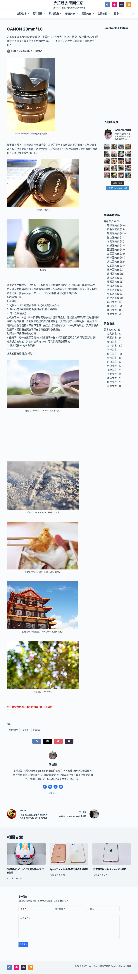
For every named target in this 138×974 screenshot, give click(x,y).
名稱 (23, 908)
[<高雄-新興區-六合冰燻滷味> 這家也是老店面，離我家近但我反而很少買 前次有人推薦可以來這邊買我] (128, 175)
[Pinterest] (58, 741)
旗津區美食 (113, 269)
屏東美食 (112, 361)
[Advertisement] (53, 435)
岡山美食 (112, 305)
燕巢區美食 (113, 273)
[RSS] (128, 4)
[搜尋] (133, 14)
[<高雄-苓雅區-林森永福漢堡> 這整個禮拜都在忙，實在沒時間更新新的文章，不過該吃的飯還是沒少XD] (121, 168)
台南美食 (112, 357)
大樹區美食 (113, 289)
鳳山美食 (112, 301)
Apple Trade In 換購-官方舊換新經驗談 (69, 869)
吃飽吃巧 (21, 13)
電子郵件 (60, 908)
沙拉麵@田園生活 (68, 3)
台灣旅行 (102, 13)
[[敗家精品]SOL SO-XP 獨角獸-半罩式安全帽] (26, 854)
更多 (116, 13)
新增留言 (25, 918)
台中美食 (112, 345)
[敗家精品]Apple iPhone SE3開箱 (109, 869)
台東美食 (112, 365)
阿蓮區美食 (113, 297)
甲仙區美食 (113, 293)
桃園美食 (112, 337)
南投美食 (112, 381)
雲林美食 (112, 349)
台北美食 (112, 333)
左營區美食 (113, 241)
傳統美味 (70, 13)
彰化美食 (112, 353)
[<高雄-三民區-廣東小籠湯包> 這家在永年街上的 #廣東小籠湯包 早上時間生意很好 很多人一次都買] (128, 154)
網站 (92, 908)
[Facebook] (107, 4)
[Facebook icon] (45, 787)
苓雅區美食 (113, 225)
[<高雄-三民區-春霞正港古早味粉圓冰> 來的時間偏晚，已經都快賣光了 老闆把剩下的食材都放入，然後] (107, 146)
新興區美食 (113, 233)
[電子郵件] (121, 4)
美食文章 (108, 329)
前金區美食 (113, 229)
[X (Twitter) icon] (56, 787)
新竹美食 (112, 341)
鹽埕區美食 (113, 249)
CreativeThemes (119, 966)
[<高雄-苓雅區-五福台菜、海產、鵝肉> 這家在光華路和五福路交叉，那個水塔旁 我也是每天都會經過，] (114, 175)
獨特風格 (37, 13)
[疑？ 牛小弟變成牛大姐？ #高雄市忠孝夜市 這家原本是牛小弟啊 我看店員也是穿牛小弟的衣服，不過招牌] (107, 154)
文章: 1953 (52, 793)
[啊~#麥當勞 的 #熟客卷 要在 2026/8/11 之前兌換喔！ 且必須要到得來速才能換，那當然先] (114, 161)
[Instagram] (114, 4)
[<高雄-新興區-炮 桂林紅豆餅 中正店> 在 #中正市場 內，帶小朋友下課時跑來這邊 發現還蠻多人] (121, 175)
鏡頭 (25, 730)
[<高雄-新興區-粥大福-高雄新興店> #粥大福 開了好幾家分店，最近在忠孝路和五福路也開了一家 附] (121, 154)
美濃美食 (112, 314)
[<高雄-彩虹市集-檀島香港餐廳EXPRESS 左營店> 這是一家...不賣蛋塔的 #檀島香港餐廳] (121, 161)
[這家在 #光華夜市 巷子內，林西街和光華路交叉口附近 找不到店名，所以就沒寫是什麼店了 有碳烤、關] (128, 146)
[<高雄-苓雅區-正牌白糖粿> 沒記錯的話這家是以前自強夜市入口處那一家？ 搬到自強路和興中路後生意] (107, 175)
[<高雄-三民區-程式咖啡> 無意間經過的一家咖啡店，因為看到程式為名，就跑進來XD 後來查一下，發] (114, 146)
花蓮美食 (112, 369)
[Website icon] (50, 787)
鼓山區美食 (113, 237)
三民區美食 (113, 253)
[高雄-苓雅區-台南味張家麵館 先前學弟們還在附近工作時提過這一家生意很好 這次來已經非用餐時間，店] (128, 168)
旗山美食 (112, 309)
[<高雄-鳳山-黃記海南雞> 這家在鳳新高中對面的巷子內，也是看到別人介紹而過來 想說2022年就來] (107, 161)
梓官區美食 (113, 285)
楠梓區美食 (113, 257)
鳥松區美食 (113, 277)
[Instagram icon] (61, 787)
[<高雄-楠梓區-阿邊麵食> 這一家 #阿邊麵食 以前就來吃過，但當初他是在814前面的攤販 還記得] (121, 146)
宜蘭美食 (112, 373)
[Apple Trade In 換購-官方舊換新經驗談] (69, 854)
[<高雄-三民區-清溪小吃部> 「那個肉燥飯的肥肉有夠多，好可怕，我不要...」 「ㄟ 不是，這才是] (128, 161)
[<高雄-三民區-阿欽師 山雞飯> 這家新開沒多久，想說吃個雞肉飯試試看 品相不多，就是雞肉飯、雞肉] (114, 154)
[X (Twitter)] (47, 741)
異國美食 (86, 13)
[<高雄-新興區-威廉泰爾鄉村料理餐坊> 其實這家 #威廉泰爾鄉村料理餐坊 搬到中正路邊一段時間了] (107, 168)
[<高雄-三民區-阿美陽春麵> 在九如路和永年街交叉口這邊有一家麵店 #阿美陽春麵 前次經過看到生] (114, 168)
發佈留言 (23, 944)
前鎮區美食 (113, 245)
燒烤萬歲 (54, 13)
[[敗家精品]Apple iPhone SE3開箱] (111, 854)
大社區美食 (113, 261)
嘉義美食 (112, 377)
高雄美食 (108, 221)
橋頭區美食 (113, 281)
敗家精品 (38, 51)
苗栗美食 (112, 385)
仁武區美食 (113, 265)
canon (36, 730)
